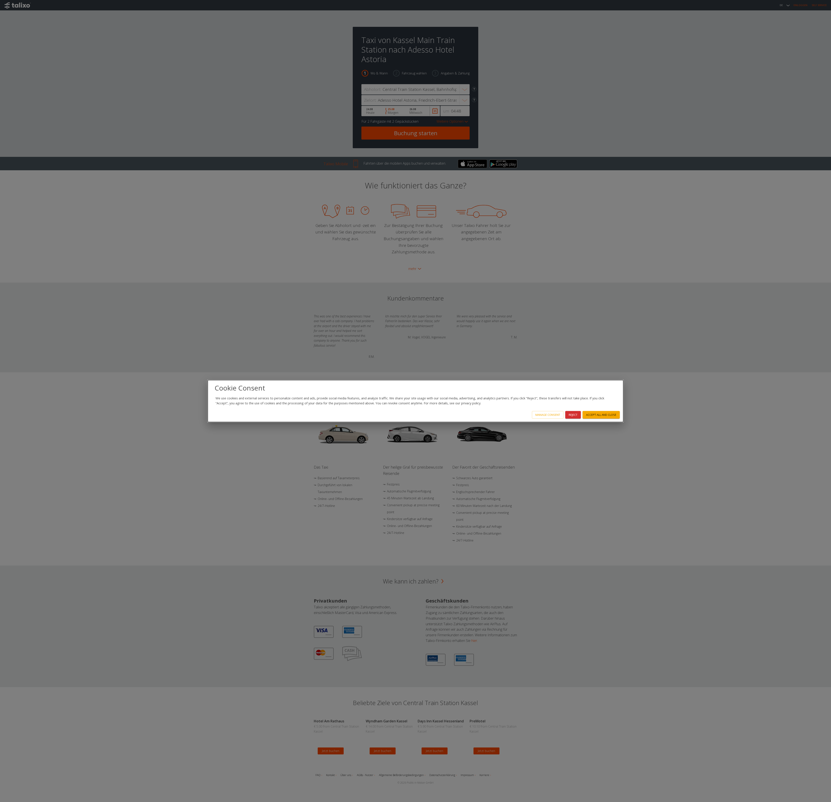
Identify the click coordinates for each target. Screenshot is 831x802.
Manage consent (547, 415)
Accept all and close (601, 415)
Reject (573, 415)
